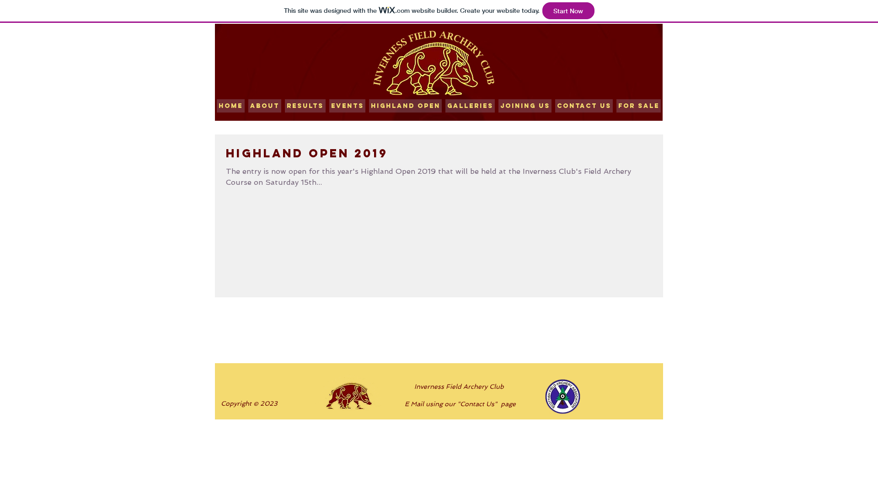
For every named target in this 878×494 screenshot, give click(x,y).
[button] (305, 106)
